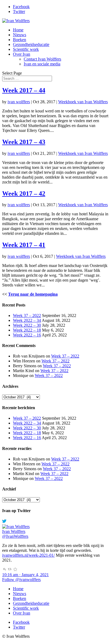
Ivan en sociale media (42, 64)
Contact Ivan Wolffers (42, 59)
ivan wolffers (19, 101)
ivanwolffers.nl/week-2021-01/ (28, 555)
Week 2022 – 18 (27, 330)
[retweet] (10, 569)
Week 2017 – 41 (23, 244)
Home (18, 30)
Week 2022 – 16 (27, 335)
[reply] (4, 569)
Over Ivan (21, 54)
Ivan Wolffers (13, 531)
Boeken (19, 39)
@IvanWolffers (15, 536)
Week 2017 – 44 (23, 90)
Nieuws (19, 34)
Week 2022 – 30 (27, 325)
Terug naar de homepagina (33, 294)
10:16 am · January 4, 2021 (25, 574)
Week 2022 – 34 (27, 320)
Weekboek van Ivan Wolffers (83, 101)
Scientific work (26, 49)
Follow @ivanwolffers (21, 579)
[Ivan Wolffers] (16, 526)
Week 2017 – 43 (23, 141)
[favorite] (15, 569)
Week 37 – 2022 (27, 315)
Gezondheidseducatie (31, 44)
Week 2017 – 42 (23, 193)
